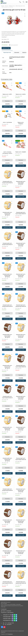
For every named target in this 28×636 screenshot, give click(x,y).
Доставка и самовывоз (6, 610)
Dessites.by (10, 634)
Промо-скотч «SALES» (21, 94)
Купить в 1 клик (6, 48)
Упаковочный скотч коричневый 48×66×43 (7, 397)
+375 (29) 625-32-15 (7, 620)
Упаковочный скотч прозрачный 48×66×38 (21, 582)
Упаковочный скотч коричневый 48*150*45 (20, 245)
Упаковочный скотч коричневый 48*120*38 (7, 521)
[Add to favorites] (12, 83)
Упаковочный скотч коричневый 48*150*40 (20, 398)
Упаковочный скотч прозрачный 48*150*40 (7, 429)
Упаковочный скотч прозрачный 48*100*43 (7, 367)
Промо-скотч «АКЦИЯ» (20, 152)
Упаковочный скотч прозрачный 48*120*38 (20, 521)
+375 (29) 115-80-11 (7, 618)
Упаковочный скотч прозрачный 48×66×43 (21, 305)
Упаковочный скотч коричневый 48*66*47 (20, 213)
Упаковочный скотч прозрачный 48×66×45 (7, 305)
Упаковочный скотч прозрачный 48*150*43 (20, 336)
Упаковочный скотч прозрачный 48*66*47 (7, 244)
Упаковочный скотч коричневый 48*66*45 (20, 366)
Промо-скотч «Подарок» (21, 123)
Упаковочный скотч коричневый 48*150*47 (20, 183)
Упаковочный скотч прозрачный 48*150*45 (7, 275)
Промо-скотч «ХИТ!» (7, 94)
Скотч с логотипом (7, 122)
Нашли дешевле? (14, 44)
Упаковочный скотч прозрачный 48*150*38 (20, 490)
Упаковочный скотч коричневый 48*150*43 (7, 336)
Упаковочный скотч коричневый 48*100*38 (7, 552)
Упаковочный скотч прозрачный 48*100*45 (20, 275)
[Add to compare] (12, 85)
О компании (3, 609)
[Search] (23, 2)
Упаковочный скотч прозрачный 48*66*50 (7, 182)
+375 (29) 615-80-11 (7, 616)
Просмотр (7, 101)
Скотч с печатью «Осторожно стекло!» (7, 152)
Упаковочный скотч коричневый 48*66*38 (7, 582)
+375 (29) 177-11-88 (7, 614)
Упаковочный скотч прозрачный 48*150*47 (7, 214)
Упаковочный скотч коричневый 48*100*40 (20, 429)
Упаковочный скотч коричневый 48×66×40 (20, 459)
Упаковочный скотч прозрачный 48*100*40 (7, 459)
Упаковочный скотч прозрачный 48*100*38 (20, 552)
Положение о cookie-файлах (7, 612)
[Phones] (20, 2)
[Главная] (3, 2)
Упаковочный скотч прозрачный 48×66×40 (7, 489)
